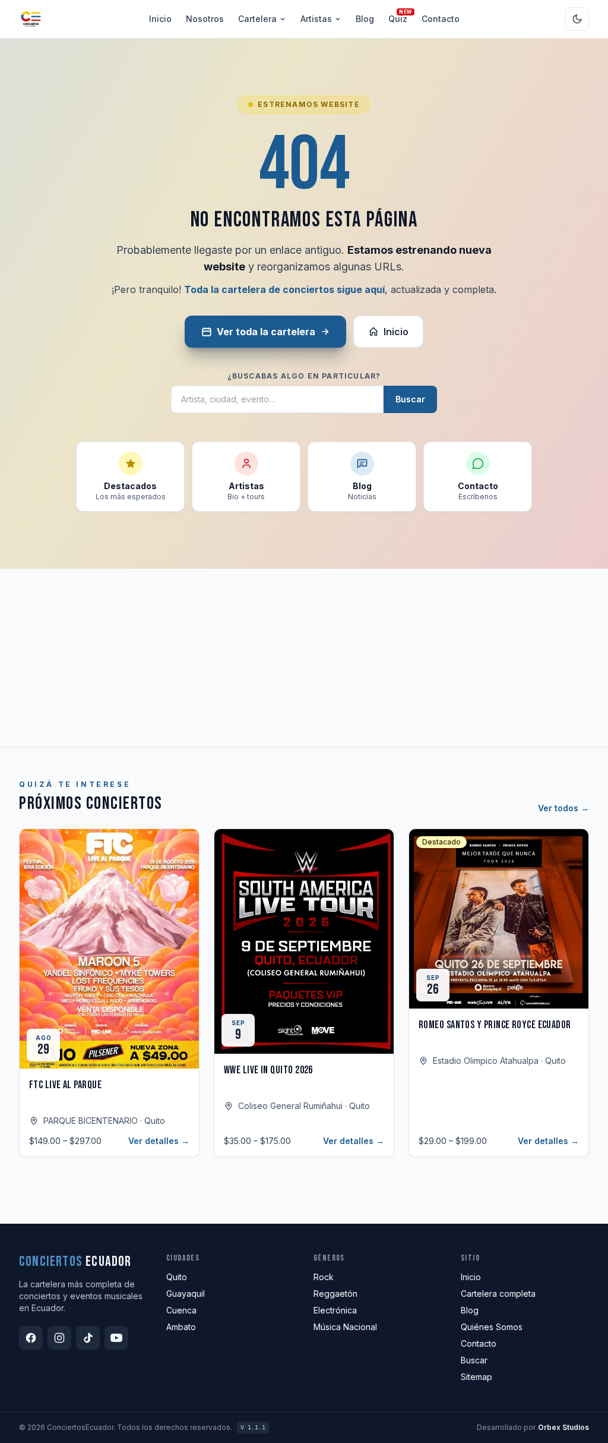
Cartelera (257, 19)
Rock (324, 1277)
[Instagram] (59, 1338)
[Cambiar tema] (577, 19)
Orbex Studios (563, 1427)
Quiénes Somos (491, 1327)
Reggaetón (335, 1293)
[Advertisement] (304, 658)
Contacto (441, 19)
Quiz (397, 18)
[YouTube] (116, 1338)
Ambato (181, 1327)
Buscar (410, 399)
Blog (365, 19)
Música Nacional (345, 1327)
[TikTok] (88, 1338)
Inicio (160, 19)
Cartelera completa (498, 1293)
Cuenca (181, 1310)
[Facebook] (31, 1338)
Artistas (316, 19)
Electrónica (335, 1310)
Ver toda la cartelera (266, 332)
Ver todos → (563, 808)
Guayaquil (185, 1293)
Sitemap (476, 1377)
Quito (176, 1277)
